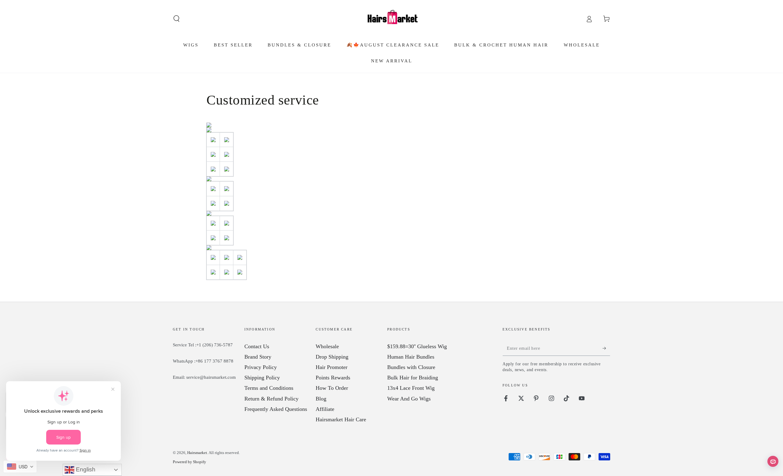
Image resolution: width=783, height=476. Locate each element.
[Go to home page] (391, 19)
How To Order (332, 388)
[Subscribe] (606, 348)
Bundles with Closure (411, 367)
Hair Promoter (331, 367)
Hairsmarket (197, 452)
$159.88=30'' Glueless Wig (417, 346)
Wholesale (327, 346)
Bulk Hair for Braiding (412, 378)
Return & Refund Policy (271, 399)
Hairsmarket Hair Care (341, 419)
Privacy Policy (260, 367)
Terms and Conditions (268, 388)
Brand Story (257, 357)
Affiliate (325, 409)
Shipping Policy (262, 378)
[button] (176, 18)
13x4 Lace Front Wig (411, 388)
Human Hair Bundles (410, 357)
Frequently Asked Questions (275, 409)
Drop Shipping (332, 357)
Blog (321, 399)
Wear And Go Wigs (409, 399)
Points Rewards (333, 378)
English (84, 469)
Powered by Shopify (189, 461)
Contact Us (256, 346)
